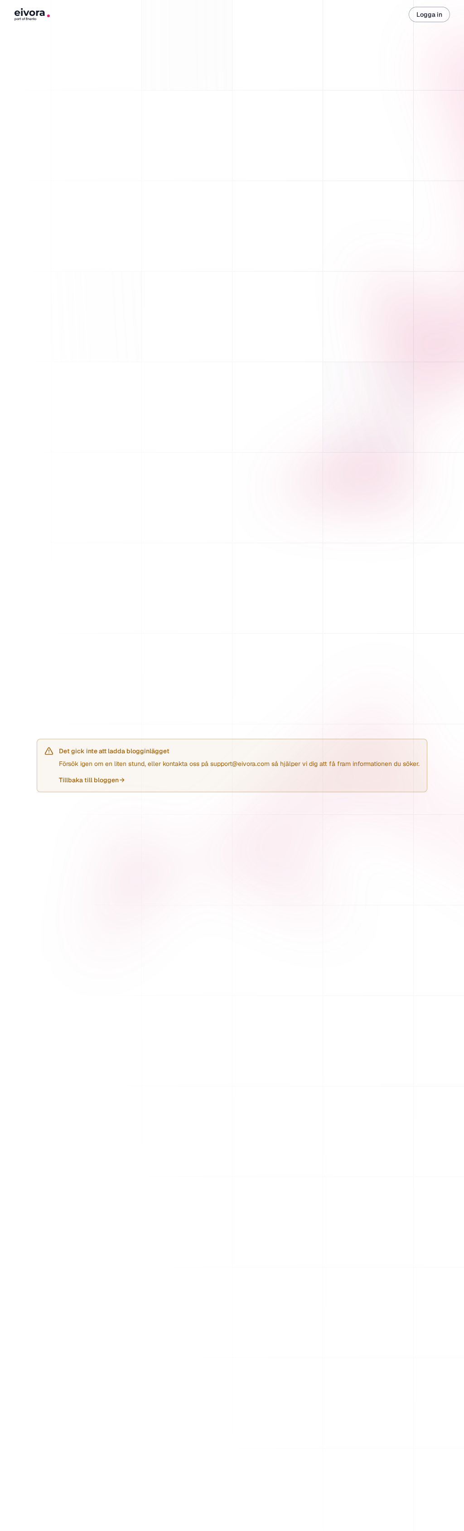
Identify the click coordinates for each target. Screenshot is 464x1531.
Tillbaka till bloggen (92, 780)
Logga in (429, 14)
